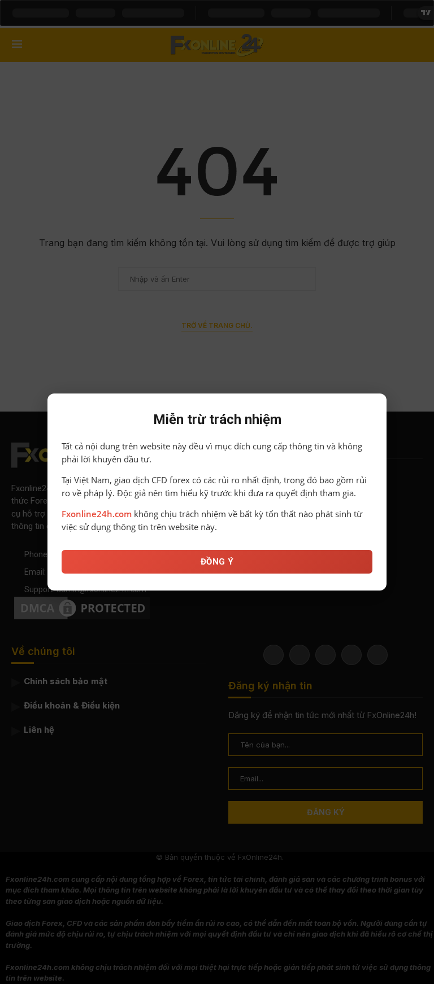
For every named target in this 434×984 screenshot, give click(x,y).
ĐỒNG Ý (217, 562)
